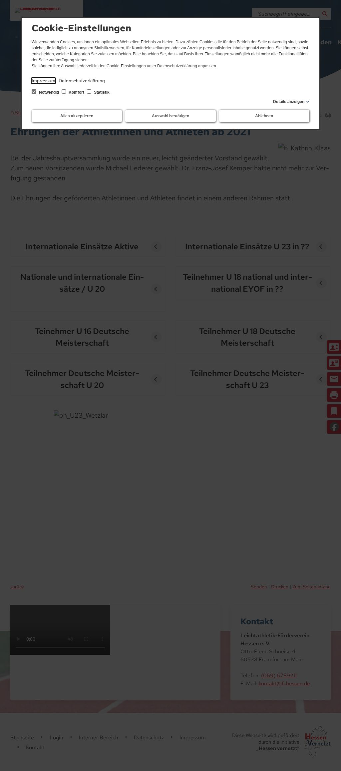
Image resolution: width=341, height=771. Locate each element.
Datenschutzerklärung (82, 80)
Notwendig (49, 92)
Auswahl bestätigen (170, 116)
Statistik (101, 92)
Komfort (76, 92)
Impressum (43, 80)
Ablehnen (264, 116)
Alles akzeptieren (76, 116)
